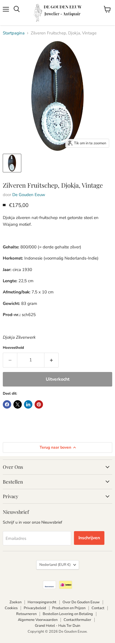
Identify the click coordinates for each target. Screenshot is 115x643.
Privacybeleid (35, 608)
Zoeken (15, 602)
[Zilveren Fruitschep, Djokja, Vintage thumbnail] (12, 163)
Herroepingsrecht (42, 602)
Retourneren (26, 613)
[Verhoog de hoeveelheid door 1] (51, 360)
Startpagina (14, 33)
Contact (98, 608)
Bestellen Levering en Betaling (68, 613)
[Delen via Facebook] (7, 404)
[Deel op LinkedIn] (28, 404)
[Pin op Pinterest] (39, 404)
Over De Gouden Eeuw (81, 602)
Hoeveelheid (13, 348)
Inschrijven (89, 538)
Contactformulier (77, 619)
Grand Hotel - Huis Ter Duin (57, 625)
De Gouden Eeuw (28, 194)
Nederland (55, 564)
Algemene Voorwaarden (38, 619)
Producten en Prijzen (68, 608)
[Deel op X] (17, 404)
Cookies (11, 608)
